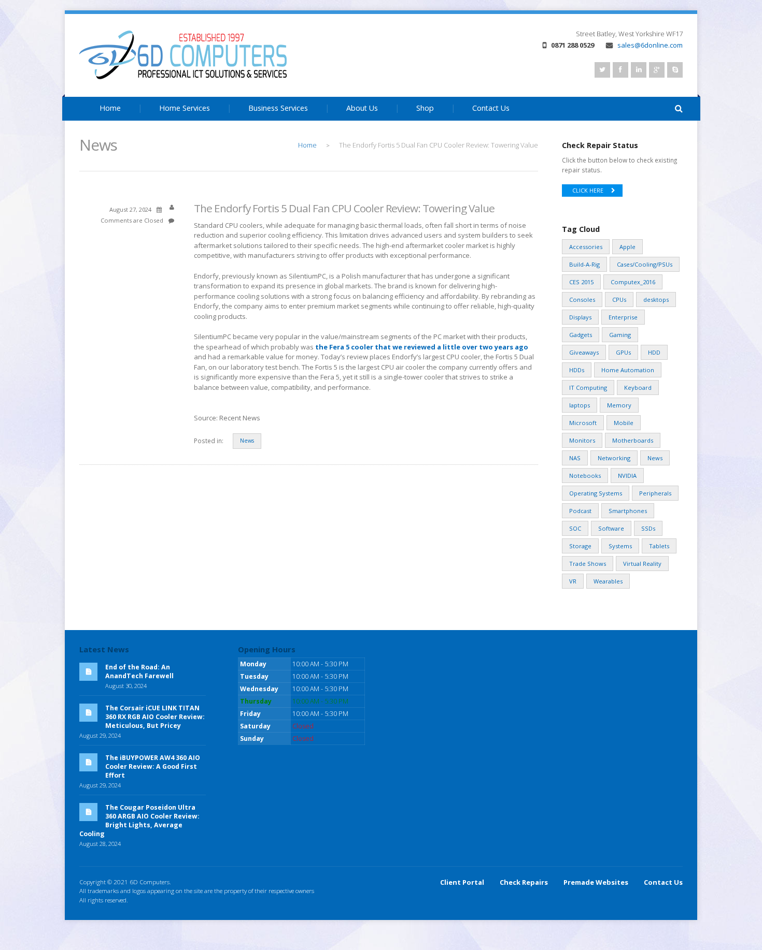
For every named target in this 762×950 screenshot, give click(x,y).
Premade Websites (595, 882)
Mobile (623, 423)
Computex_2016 (633, 282)
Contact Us (491, 108)
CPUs (619, 299)
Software (611, 528)
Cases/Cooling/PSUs (644, 264)
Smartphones (628, 511)
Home (110, 108)
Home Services (184, 108)
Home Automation (627, 370)
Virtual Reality (642, 563)
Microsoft (583, 423)
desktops (656, 299)
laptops (579, 405)
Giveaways (584, 352)
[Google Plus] (657, 70)
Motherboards (632, 440)
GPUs (623, 352)
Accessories (585, 247)
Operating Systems (595, 493)
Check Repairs (524, 882)
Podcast (580, 511)
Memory (619, 405)
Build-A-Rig (584, 264)
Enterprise (623, 317)
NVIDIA (627, 475)
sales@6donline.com (650, 45)
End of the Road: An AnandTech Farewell (139, 671)
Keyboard (638, 387)
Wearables (608, 581)
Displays (580, 317)
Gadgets (580, 335)
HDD (654, 352)
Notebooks (585, 475)
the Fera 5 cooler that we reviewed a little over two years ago (421, 347)
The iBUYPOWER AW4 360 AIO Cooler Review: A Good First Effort (152, 766)
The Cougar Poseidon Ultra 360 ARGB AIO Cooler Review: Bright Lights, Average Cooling (139, 820)
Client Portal (462, 882)
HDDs (576, 370)
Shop (425, 108)
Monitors (582, 440)
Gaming (620, 335)
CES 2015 (581, 282)
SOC (575, 528)
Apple (627, 247)
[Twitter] (602, 70)
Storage (580, 546)
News (247, 440)
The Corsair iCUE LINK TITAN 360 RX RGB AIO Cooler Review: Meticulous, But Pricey (155, 717)
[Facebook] (620, 70)
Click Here (587, 190)
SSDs (648, 528)
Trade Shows (587, 563)
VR (572, 581)
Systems (620, 546)
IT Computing (588, 387)
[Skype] (675, 70)
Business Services (278, 108)
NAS (575, 458)
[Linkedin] (638, 70)
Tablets (659, 546)
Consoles (582, 299)
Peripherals (655, 493)
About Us (362, 108)
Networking (614, 458)
